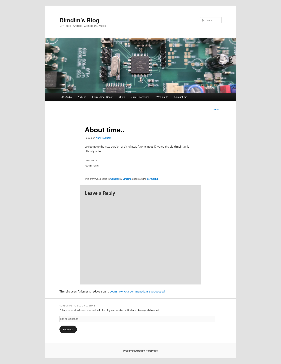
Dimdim (127, 178)
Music (122, 97)
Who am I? (162, 97)
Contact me (180, 97)
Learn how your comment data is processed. (137, 291)
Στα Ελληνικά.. (140, 97)
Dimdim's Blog (79, 20)
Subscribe (68, 329)
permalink (152, 178)
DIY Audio (66, 97)
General (114, 178)
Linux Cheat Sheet (102, 97)
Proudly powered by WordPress (140, 350)
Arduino (82, 97)
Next (218, 109)
